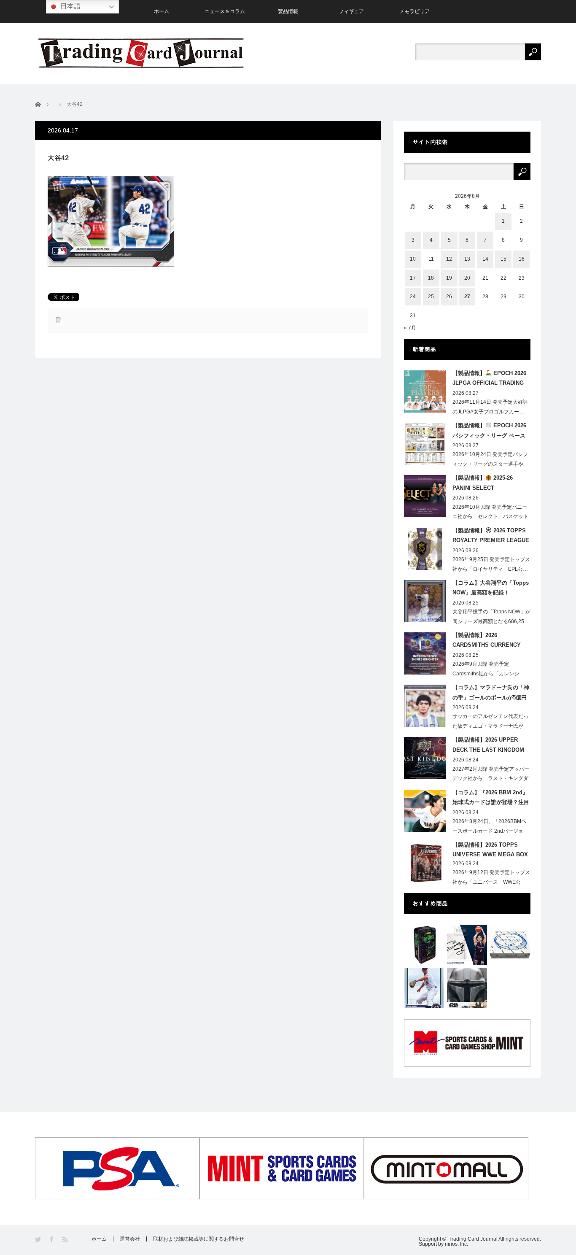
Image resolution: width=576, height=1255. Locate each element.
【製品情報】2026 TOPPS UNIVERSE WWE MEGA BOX (490, 850)
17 (413, 278)
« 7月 (410, 328)
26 (449, 297)
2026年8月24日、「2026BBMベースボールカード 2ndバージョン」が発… (489, 831)
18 (431, 278)
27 (467, 297)
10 (413, 259)
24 (413, 297)
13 (467, 259)
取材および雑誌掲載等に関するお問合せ (198, 1239)
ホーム (161, 11)
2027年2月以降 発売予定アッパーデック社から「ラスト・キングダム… (490, 778)
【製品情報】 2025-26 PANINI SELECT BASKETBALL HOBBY (482, 484)
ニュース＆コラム (225, 11)
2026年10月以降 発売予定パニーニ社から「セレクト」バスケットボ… (490, 516)
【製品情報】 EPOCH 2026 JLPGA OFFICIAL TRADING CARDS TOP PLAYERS (489, 379)
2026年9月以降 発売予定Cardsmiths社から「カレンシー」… (485, 673)
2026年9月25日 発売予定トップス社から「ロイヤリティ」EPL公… (491, 564)
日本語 (70, 6)
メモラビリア (414, 11)
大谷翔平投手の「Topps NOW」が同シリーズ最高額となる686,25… (491, 616)
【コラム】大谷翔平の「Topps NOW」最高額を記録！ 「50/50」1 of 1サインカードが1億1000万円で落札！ (491, 589)
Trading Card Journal (473, 1239)
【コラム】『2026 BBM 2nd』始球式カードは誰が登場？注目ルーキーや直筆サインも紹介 (490, 799)
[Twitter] (38, 1239)
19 (449, 278)
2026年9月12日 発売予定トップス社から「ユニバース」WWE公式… (491, 882)
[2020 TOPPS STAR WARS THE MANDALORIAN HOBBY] (467, 988)
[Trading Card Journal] (140, 53)
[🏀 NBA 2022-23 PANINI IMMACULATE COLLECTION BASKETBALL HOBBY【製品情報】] (510, 945)
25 (431, 297)
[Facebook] (52, 1239)
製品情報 (288, 11)
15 (503, 259)
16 (522, 259)
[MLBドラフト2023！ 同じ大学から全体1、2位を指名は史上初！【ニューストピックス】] (424, 988)
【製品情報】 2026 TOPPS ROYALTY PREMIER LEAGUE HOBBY (490, 537)
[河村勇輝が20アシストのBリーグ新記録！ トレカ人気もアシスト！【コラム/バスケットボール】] (467, 945)
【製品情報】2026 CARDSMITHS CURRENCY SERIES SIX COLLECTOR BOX (486, 641)
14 (485, 259)
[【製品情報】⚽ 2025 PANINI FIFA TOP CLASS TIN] (424, 945)
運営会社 (130, 1239)
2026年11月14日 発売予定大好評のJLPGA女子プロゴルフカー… (490, 407)
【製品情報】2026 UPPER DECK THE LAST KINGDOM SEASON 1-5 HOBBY (488, 746)
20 (467, 278)
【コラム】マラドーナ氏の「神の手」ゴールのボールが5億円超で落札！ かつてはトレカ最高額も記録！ (490, 694)
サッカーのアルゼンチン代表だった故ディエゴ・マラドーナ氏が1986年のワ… (490, 726)
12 (449, 259)
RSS (65, 1239)
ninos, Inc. (456, 1244)
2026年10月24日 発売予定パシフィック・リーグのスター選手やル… (490, 464)
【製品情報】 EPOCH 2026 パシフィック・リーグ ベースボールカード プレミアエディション (489, 432)
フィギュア (351, 11)
